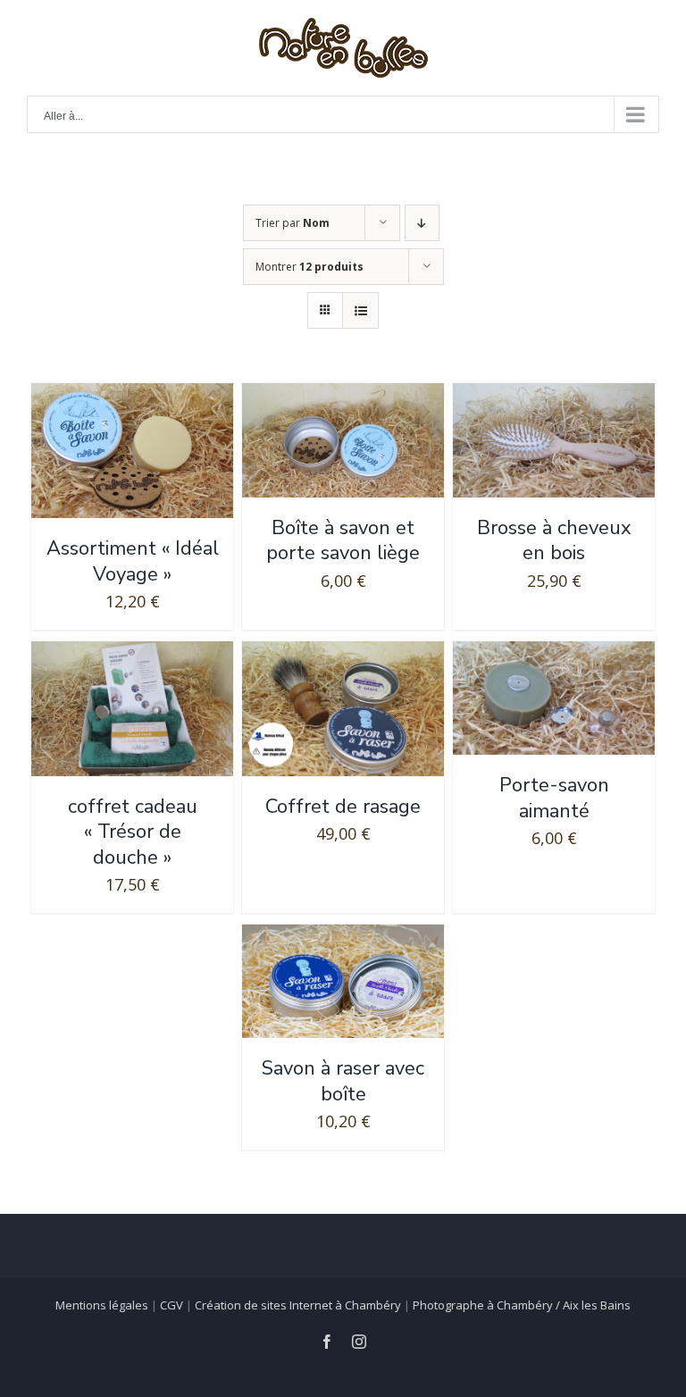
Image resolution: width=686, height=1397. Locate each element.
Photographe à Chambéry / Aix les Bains (522, 1305)
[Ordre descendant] (422, 223)
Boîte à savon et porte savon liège (343, 540)
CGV (171, 1305)
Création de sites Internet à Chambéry (298, 1305)
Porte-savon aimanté (554, 798)
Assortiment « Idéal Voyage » (132, 561)
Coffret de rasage (343, 806)
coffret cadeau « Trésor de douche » (132, 832)
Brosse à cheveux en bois (554, 540)
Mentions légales (101, 1305)
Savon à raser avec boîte (343, 1081)
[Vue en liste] (360, 310)
